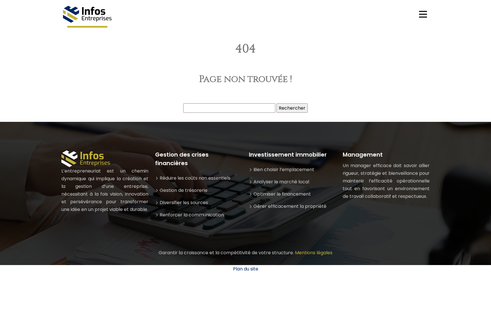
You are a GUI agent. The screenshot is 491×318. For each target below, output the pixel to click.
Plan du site (245, 269)
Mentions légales (313, 252)
